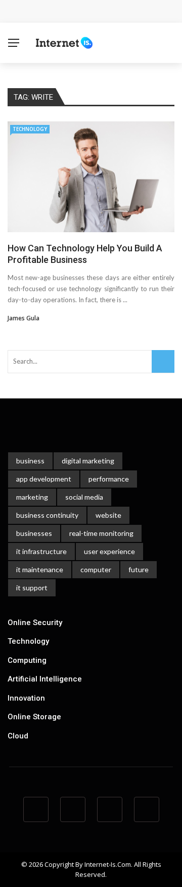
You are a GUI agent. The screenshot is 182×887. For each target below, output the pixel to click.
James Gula (23, 318)
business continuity (47, 515)
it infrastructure (41, 551)
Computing (27, 660)
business (30, 460)
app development (43, 478)
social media (84, 497)
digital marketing (88, 460)
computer (95, 569)
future (138, 569)
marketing (32, 497)
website (108, 515)
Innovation (26, 698)
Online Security (35, 622)
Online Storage (34, 716)
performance (108, 478)
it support (32, 587)
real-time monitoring (101, 533)
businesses (34, 533)
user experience (109, 551)
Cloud (18, 735)
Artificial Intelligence (45, 679)
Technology (30, 128)
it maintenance (39, 569)
